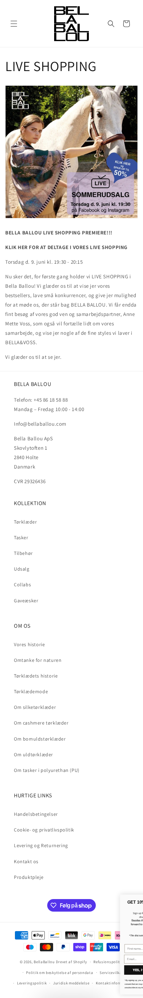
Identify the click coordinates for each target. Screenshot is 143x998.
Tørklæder (25, 522)
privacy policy (62, 980)
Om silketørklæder (35, 707)
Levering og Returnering (41, 845)
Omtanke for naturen (37, 660)
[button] (14, 23)
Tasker (21, 537)
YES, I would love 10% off (59, 970)
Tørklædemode (31, 691)
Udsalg (22, 569)
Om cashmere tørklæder (41, 723)
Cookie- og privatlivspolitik (44, 830)
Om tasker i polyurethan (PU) (46, 770)
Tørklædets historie (36, 676)
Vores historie (29, 644)
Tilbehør (23, 553)
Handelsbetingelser (36, 814)
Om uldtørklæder (33, 754)
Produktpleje (28, 877)
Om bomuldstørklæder (40, 739)
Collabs (22, 584)
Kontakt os (26, 861)
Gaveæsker (26, 600)
